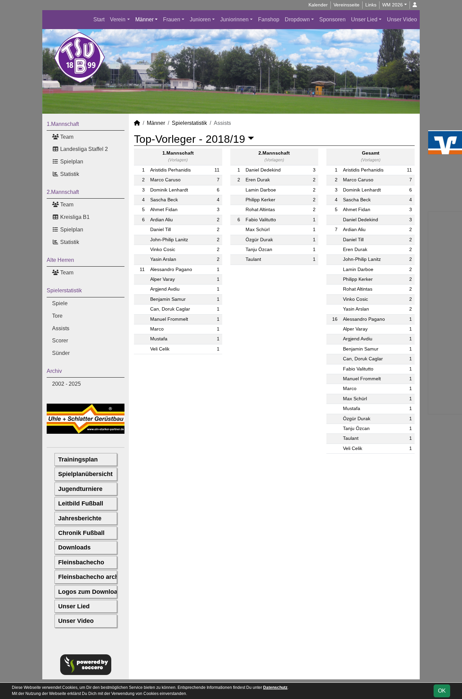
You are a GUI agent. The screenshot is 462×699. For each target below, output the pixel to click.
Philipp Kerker (260, 199)
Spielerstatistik (64, 290)
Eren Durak (258, 179)
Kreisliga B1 (74, 217)
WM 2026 (392, 4)
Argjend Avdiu (165, 289)
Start (99, 19)
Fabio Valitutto (261, 219)
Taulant (253, 259)
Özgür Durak (259, 239)
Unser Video (402, 19)
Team (66, 137)
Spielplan (71, 161)
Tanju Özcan (259, 249)
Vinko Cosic (162, 249)
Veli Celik (159, 349)
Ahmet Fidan (164, 209)
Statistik (69, 174)
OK (442, 691)
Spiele (60, 303)
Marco (157, 329)
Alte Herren (60, 260)
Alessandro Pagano (171, 269)
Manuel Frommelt (169, 319)
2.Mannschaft (63, 192)
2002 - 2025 (66, 384)
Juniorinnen (234, 19)
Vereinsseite (346, 4)
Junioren (200, 19)
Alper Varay (162, 279)
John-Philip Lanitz (169, 239)
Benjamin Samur (168, 299)
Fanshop (268, 19)
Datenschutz (275, 687)
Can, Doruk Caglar (170, 309)
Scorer (60, 340)
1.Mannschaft (63, 124)
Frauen (171, 19)
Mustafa (158, 338)
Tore (57, 316)
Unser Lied (364, 19)
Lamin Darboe (261, 190)
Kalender (318, 4)
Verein (117, 19)
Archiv (54, 371)
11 (217, 170)
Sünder (61, 353)
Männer (144, 19)
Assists (60, 328)
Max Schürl (258, 229)
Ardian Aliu (161, 219)
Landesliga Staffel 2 (83, 149)
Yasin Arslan (163, 259)
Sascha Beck (164, 199)
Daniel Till (160, 229)
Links (370, 4)
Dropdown (297, 19)
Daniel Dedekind (263, 170)
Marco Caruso (165, 179)
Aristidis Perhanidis (170, 170)
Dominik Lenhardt (169, 190)
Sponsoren (332, 19)
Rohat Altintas (260, 209)
